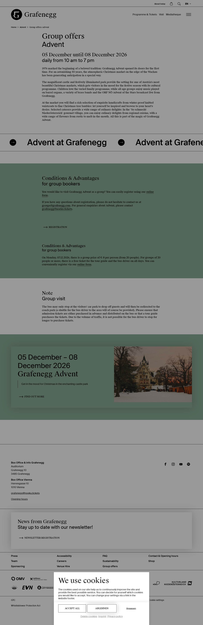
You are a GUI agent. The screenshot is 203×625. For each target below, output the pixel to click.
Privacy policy (115, 616)
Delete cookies (89, 616)
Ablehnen (102, 608)
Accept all (72, 608)
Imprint (102, 616)
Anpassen (131, 608)
